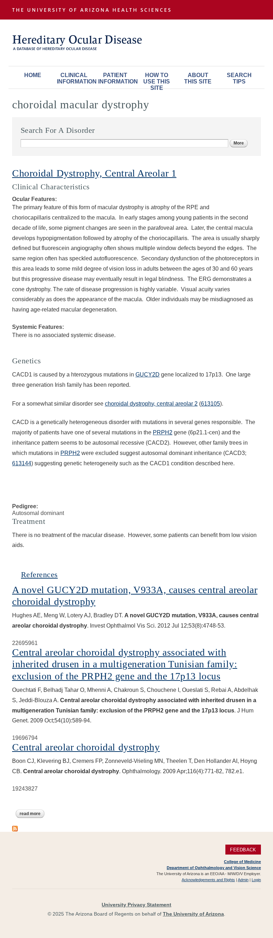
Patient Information (117, 78)
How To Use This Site (156, 80)
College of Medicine (242, 862)
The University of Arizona (193, 914)
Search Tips (239, 78)
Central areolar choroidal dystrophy (86, 747)
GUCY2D (147, 375)
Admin (243, 880)
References (39, 574)
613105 (210, 404)
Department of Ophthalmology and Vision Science (214, 868)
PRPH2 (162, 432)
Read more (32, 813)
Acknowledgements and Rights (208, 880)
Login (256, 880)
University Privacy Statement (136, 904)
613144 (21, 463)
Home (32, 75)
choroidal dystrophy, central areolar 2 (151, 404)
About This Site (198, 78)
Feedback (243, 849)
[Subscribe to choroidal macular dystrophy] (15, 828)
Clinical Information (76, 78)
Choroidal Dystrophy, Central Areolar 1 (94, 173)
